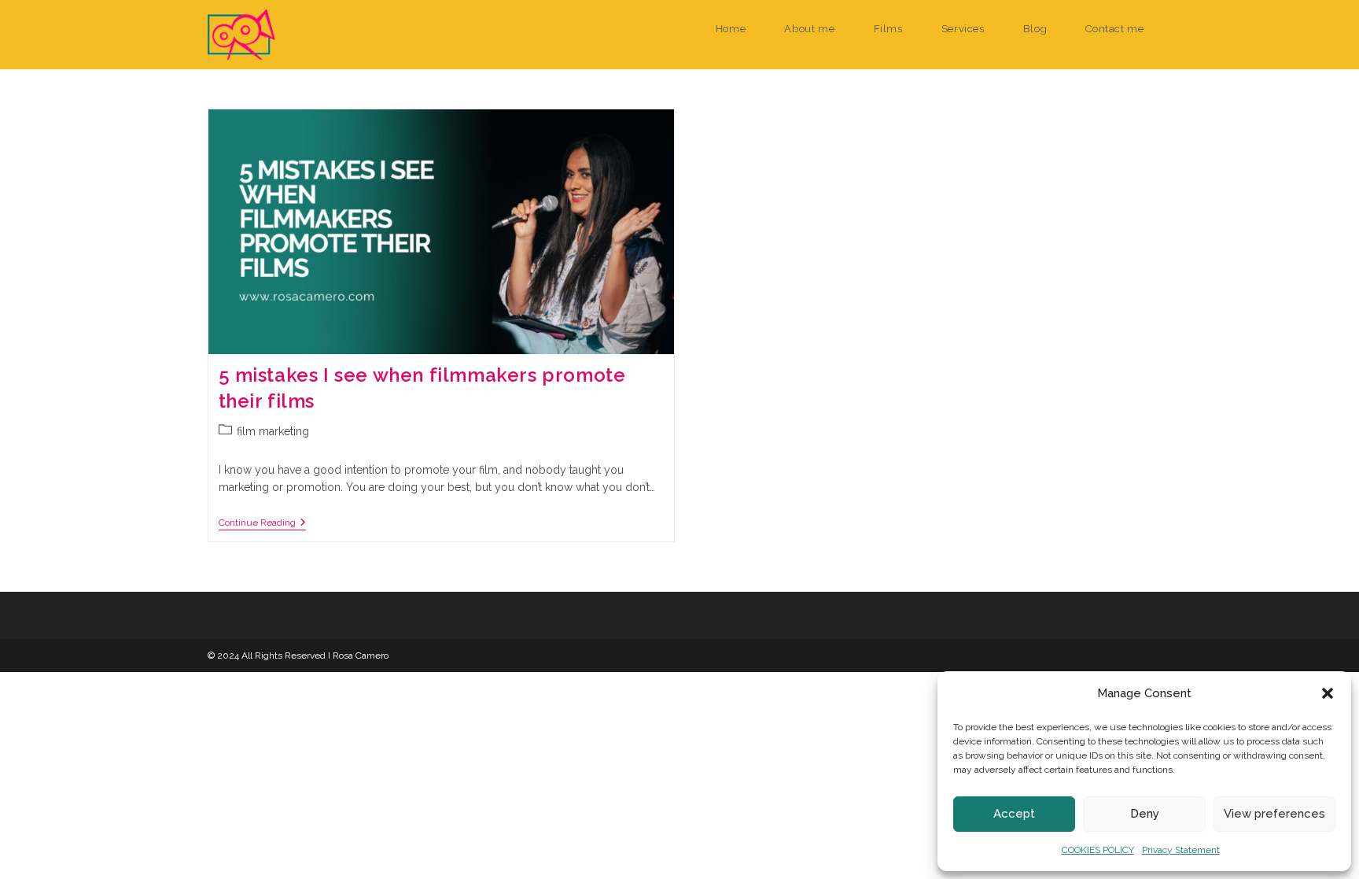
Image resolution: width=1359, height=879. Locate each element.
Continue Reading (262, 523)
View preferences (1274, 814)
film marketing (273, 431)
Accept (1014, 814)
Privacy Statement (1181, 849)
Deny (1144, 814)
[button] (1327, 693)
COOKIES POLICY (1098, 849)
